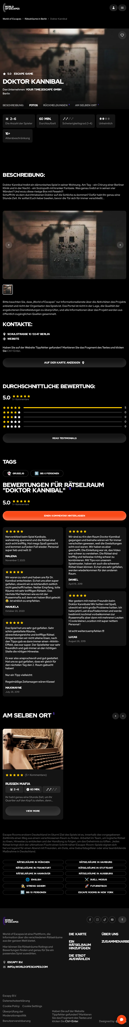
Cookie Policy (11, 1006)
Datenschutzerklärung (16, 1001)
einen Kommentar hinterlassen (64, 515)
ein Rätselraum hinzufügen (80, 945)
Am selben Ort (87, 105)
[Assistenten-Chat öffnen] (121, 1019)
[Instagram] (97, 919)
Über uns (110, 934)
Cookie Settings (32, 1006)
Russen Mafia (17, 784)
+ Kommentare (20, 399)
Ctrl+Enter (13, 351)
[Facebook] (90, 919)
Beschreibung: (13, 105)
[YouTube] (112, 919)
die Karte (77, 934)
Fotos (33, 105)
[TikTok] (104, 919)
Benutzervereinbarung (17, 1021)
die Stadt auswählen (79, 957)
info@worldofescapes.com (27, 967)
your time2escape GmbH (43, 89)
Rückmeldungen (56, 105)
